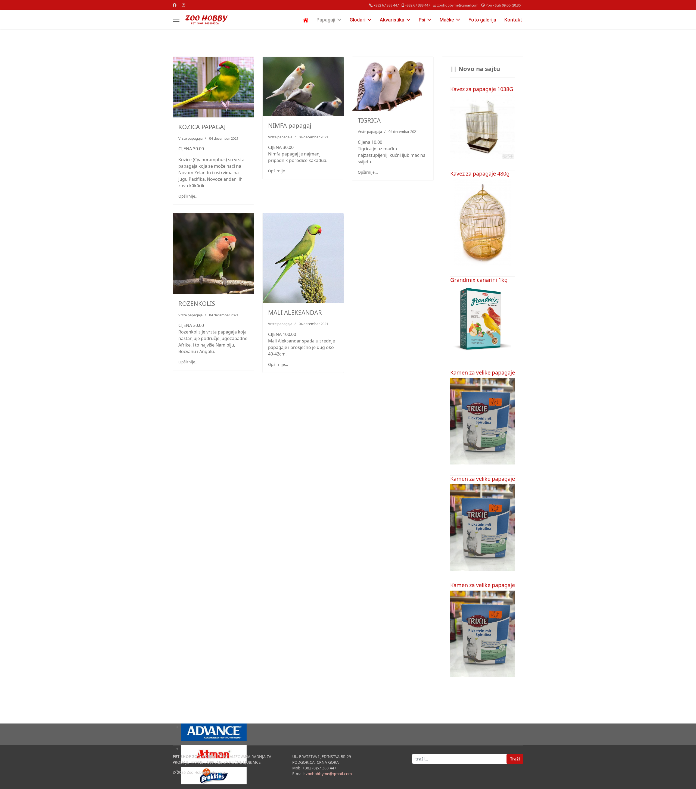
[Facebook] (174, 5)
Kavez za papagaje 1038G (481, 89)
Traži (515, 759)
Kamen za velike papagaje (482, 372)
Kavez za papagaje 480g (479, 173)
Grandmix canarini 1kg (479, 279)
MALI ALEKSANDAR (295, 312)
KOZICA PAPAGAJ (202, 127)
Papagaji (325, 20)
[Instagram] (183, 5)
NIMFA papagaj (289, 125)
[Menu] (176, 19)
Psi (422, 20)
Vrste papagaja (190, 138)
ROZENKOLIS (196, 303)
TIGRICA (369, 120)
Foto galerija (482, 20)
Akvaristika (392, 20)
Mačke (447, 20)
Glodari (357, 20)
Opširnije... (188, 196)
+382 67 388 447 (386, 5)
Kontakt (513, 20)
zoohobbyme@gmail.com (457, 5)
